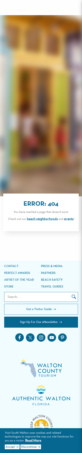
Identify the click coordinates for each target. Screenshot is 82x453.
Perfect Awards (17, 273)
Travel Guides (52, 286)
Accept (10, 446)
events (68, 219)
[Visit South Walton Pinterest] (62, 337)
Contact (11, 266)
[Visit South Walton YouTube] (51, 337)
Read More (33, 440)
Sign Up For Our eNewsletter (39, 322)
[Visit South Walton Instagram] (41, 337)
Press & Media (52, 266)
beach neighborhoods (42, 219)
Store (9, 286)
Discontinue (29, 446)
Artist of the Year (19, 279)
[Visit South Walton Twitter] (30, 337)
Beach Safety (52, 279)
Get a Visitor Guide (39, 309)
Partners (48, 273)
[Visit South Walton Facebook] (19, 337)
